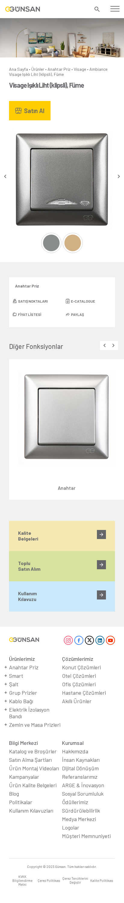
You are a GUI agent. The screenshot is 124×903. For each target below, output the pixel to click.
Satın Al (34, 110)
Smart (16, 675)
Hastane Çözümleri (84, 692)
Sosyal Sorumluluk (83, 793)
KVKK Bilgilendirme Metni (22, 880)
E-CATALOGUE (83, 301)
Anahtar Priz (59, 69)
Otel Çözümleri (79, 675)
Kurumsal (73, 742)
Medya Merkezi (79, 819)
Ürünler (37, 69)
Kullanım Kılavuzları (31, 810)
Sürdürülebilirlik (81, 810)
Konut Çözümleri (81, 667)
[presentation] (5, 176)
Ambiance (98, 69)
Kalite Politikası (101, 880)
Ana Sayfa (18, 69)
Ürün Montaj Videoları (34, 768)
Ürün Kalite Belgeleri (33, 785)
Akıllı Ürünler (76, 701)
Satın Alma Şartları (30, 759)
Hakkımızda (75, 751)
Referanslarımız (80, 776)
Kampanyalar (24, 776)
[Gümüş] (51, 243)
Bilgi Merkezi (23, 742)
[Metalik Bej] (73, 243)
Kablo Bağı (21, 701)
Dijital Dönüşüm (80, 768)
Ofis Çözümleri (79, 684)
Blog (14, 793)
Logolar (70, 827)
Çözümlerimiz (77, 658)
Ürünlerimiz (22, 658)
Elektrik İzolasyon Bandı (29, 712)
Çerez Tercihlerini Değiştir (75, 880)
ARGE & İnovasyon (83, 785)
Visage (80, 69)
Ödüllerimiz (75, 802)
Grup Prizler (23, 692)
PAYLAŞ (77, 314)
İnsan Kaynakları (81, 759)
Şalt (13, 684)
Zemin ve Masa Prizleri (34, 724)
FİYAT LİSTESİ (29, 314)
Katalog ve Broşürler (33, 751)
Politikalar (20, 802)
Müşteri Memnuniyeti (86, 836)
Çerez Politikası (49, 880)
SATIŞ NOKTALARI (33, 301)
